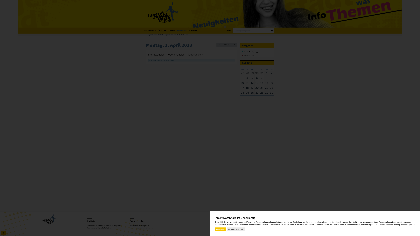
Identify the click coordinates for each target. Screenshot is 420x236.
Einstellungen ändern (235, 229)
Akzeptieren (220, 229)
